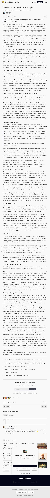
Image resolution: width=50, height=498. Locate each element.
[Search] (32, 2)
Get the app (31, 492)
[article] (25, 446)
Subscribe (40, 2)
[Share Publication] (35, 2)
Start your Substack (22, 492)
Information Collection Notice (24, 470)
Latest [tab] (7, 440)
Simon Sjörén (8, 426)
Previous (7, 406)
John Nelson (8, 12)
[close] (37, 450)
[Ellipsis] (47, 427)
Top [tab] (4, 440)
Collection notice (34, 489)
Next (43, 406)
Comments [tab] (6, 415)
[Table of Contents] (1, 249)
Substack (19, 495)
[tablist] (8, 415)
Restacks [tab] (11, 415)
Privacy (25, 489)
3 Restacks (17, 397)
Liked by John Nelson (10, 428)
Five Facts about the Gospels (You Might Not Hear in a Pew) (18, 444)
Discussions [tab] (12, 440)
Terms (29, 489)
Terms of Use (31, 468)
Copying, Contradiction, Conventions (10, 447)
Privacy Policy (34, 470)
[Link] (1, 71)
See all (5, 470)
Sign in (46, 2)
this (18, 162)
